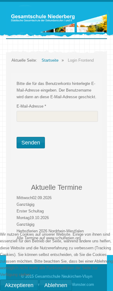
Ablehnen (55, 285)
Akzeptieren (19, 285)
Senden (30, 143)
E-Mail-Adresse (31, 106)
